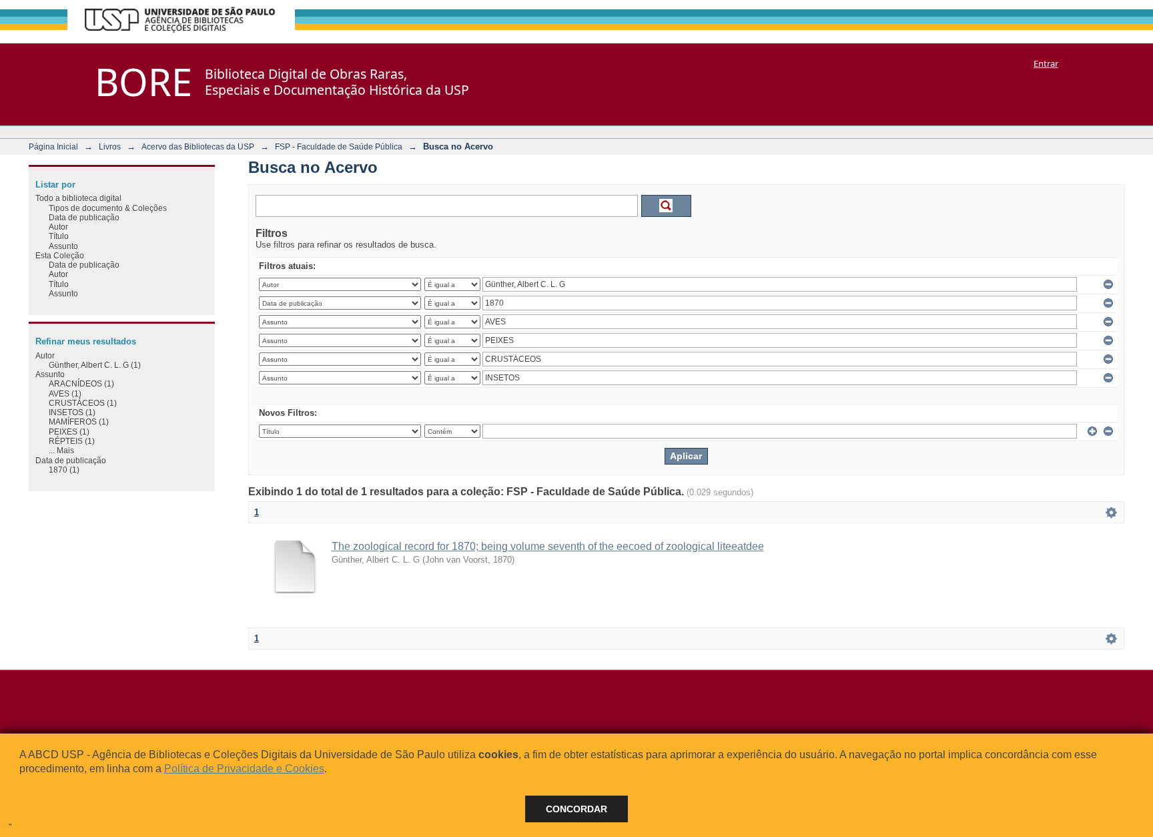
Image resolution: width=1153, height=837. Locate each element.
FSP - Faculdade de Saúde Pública (338, 146)
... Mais (61, 450)
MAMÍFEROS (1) (79, 421)
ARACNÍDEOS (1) (81, 383)
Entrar (1046, 63)
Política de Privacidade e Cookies (244, 768)
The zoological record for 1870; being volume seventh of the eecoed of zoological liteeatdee (548, 546)
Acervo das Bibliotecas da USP (197, 146)
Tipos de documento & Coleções (108, 208)
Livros (110, 146)
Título (59, 236)
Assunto (63, 246)
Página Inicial (53, 146)
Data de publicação (84, 217)
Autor (58, 226)
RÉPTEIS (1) (72, 441)
